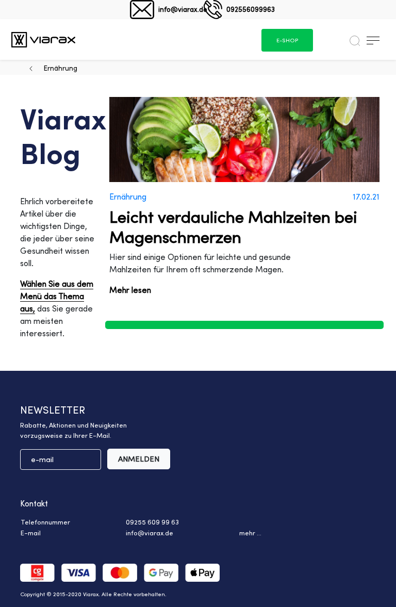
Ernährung (60, 67)
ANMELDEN (138, 459)
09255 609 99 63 (152, 522)
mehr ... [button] (250, 533)
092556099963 (250, 9)
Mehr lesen (130, 290)
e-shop (287, 40)
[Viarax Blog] (43, 39)
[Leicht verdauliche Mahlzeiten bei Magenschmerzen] (244, 139)
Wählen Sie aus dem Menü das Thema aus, (56, 296)
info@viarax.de (182, 9)
